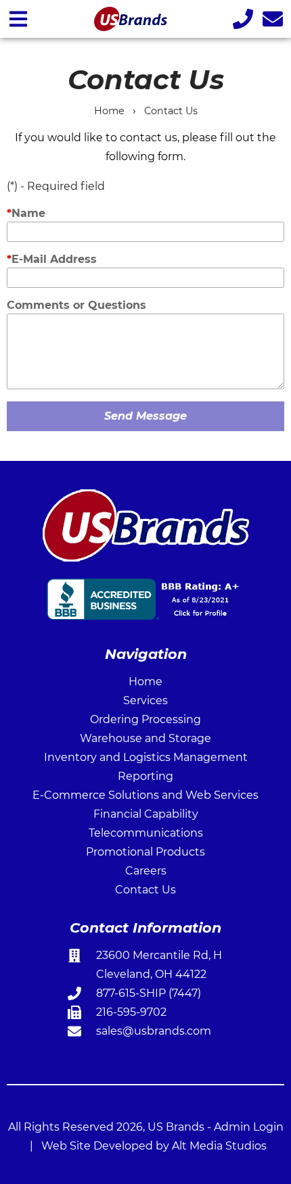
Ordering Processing (145, 719)
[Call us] (243, 18)
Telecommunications (146, 833)
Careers (145, 870)
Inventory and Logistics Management (146, 757)
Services (145, 700)
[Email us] (273, 18)
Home (109, 111)
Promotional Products (145, 851)
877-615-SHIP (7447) (148, 993)
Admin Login (249, 1126)
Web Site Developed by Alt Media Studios (154, 1145)
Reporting (145, 776)
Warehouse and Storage (145, 738)
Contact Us (171, 111)
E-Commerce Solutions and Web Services (145, 795)
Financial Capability (145, 814)
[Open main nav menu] (18, 18)
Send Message (145, 416)
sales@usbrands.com (153, 1031)
